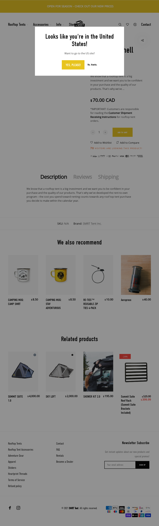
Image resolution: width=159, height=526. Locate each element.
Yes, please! (73, 65)
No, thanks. (92, 64)
